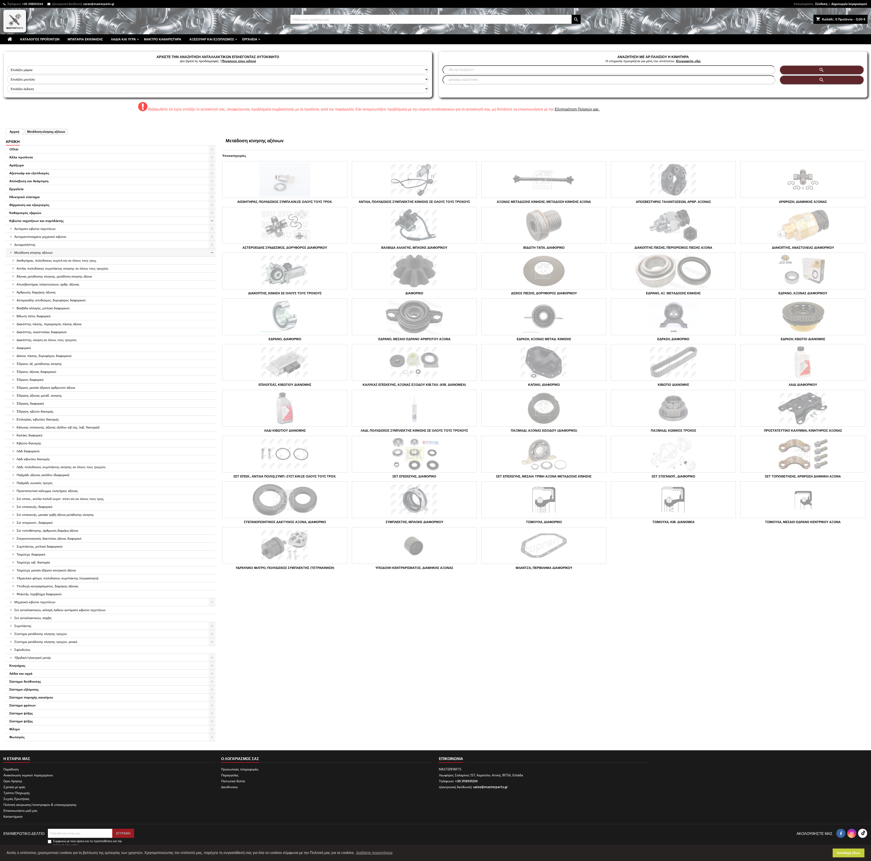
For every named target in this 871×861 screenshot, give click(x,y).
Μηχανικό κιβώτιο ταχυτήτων (34, 602)
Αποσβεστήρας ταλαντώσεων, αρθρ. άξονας (48, 284)
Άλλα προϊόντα (21, 157)
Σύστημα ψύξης (21, 713)
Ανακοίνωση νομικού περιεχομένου (28, 775)
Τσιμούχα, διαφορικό (31, 554)
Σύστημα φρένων (22, 705)
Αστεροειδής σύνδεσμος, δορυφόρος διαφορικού (51, 300)
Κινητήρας (17, 665)
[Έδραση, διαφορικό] (673, 316)
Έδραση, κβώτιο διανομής (35, 411)
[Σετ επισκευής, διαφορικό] (414, 454)
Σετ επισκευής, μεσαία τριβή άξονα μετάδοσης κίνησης (55, 515)
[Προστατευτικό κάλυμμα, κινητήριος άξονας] (802, 408)
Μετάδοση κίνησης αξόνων (33, 252)
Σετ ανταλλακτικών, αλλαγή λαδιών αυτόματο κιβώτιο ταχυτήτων (59, 610)
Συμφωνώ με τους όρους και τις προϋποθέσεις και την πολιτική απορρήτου (87, 843)
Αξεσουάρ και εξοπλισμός (211, 39)
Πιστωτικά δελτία (233, 781)
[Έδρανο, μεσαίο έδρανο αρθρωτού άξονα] (414, 316)
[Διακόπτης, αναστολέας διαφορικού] (802, 225)
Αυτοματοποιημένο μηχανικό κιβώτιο (40, 237)
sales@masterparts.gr (98, 4)
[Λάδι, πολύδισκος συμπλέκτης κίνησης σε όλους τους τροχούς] (414, 408)
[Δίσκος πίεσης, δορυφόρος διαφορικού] (543, 271)
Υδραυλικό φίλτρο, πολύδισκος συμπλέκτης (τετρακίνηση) (57, 578)
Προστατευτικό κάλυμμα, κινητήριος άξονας (47, 491)
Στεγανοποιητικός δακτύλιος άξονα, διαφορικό (49, 538)
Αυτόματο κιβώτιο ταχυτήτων (35, 229)
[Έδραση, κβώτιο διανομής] (802, 316)
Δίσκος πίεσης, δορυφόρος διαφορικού (44, 356)
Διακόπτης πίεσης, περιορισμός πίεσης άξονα (49, 324)
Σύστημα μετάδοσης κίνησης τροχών (40, 634)
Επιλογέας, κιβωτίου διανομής (38, 419)
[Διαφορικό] (414, 271)
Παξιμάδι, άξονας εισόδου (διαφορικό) (43, 475)
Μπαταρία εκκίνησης (85, 39)
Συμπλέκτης (23, 626)
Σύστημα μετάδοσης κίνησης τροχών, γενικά (45, 642)
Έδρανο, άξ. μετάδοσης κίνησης (39, 364)
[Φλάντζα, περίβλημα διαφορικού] (543, 545)
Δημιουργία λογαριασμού (849, 4)
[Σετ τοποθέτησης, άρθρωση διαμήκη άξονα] (802, 454)
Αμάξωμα (16, 165)
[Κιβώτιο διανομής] (673, 362)
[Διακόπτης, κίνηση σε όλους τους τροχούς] (284, 271)
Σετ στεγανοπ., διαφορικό (35, 522)
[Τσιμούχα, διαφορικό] (543, 499)
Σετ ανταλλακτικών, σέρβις (33, 618)
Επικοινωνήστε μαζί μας (20, 810)
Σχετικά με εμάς (14, 787)
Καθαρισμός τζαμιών (25, 213)
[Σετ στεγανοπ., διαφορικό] (673, 454)
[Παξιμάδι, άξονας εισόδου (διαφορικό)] (543, 408)
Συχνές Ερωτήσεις (16, 799)
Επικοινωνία (451, 758)
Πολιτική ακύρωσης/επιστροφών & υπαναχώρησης (40, 805)
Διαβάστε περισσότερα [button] (374, 853)
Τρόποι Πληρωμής (16, 793)
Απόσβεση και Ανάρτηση (29, 181)
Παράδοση (11, 769)
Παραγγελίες (230, 775)
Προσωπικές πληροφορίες (240, 769)
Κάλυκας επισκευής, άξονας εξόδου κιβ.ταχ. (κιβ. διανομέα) (58, 427)
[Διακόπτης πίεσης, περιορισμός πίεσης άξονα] (673, 225)
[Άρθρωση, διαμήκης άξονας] (802, 179)
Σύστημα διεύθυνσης (25, 681)
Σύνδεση (821, 4)
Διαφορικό (24, 348)
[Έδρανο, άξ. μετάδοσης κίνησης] (673, 271)
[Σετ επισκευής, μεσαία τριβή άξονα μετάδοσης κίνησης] (543, 454)
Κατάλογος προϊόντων (39, 39)
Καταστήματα (12, 816)
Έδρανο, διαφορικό (30, 379)
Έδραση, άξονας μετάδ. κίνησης (39, 395)
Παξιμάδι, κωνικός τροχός (35, 483)
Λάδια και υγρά (123, 39)
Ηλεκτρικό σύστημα (24, 197)
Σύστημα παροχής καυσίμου (31, 697)
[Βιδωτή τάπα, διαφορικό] (543, 225)
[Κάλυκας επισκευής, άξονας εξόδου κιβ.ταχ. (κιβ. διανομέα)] (414, 362)
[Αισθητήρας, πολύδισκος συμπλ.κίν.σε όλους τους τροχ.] (284, 179)
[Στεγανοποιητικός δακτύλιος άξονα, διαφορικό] (284, 499)
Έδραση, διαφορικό (30, 403)
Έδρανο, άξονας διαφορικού (36, 372)
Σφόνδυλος (22, 650)
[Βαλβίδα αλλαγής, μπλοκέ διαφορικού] (414, 225)
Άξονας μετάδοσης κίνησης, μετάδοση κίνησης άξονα (54, 276)
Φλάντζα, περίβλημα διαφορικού (39, 594)
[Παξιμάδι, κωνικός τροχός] (673, 408)
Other (14, 149)
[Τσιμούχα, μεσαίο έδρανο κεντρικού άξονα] (802, 499)
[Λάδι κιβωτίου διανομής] (284, 408)
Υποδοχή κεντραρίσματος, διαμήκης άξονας (47, 586)
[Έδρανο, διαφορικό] (284, 316)
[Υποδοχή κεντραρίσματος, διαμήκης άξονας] (414, 545)
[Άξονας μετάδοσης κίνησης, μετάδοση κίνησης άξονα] (543, 179)
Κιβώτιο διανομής (29, 443)
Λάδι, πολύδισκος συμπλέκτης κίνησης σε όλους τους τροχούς (61, 467)
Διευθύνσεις (229, 787)
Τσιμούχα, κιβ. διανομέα (33, 562)
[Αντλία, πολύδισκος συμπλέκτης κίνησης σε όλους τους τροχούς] (414, 179)
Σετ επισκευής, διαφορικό (34, 507)
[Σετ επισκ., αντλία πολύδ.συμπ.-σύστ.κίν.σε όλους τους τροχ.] (284, 454)
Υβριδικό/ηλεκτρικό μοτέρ (32, 657)
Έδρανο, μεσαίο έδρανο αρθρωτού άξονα (46, 387)
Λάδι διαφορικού (28, 451)
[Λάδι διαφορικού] (802, 362)
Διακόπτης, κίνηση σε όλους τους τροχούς (47, 340)
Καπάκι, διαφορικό (29, 435)
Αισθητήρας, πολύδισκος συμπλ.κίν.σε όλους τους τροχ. (57, 260)
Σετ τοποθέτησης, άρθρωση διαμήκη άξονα (47, 530)
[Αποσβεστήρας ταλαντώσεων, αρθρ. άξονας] (673, 179)
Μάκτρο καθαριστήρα (162, 39)
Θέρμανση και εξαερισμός (29, 205)
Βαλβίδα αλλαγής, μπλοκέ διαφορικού (43, 308)
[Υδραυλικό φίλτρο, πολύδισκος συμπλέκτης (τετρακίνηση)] (284, 545)
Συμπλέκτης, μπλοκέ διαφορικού (40, 546)
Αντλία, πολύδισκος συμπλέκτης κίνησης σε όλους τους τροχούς (62, 268)
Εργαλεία (249, 39)
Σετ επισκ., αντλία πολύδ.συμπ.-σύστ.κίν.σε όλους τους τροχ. (60, 499)
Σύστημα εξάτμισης (24, 689)
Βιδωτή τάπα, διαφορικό (34, 316)
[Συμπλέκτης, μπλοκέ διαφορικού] (414, 499)
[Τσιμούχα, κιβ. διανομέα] (673, 499)
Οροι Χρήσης (12, 781)
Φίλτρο (14, 729)
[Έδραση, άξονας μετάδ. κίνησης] (543, 316)
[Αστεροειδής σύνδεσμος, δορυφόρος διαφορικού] (284, 225)
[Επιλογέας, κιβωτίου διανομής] (284, 362)
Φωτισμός (17, 737)
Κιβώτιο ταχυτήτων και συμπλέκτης (36, 221)
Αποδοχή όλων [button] (848, 853)
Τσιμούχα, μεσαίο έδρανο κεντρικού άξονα (46, 570)
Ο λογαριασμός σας (240, 758)
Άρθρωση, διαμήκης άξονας (36, 292)
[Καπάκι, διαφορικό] (543, 362)
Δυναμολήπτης (25, 244)
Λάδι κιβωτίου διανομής (33, 459)
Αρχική (13, 141)
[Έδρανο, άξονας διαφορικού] (802, 271)
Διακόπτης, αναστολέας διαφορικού (42, 332)
